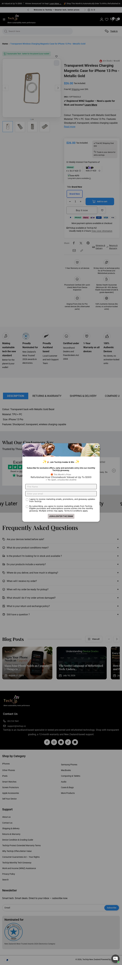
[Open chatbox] (115, 959)
